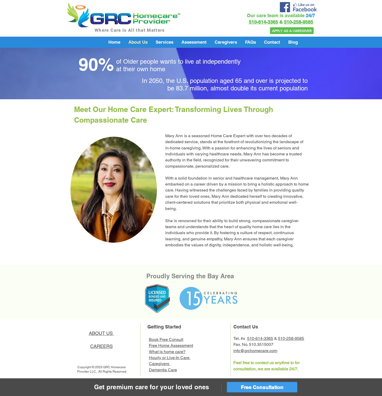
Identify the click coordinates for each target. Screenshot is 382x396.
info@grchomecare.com (255, 350)
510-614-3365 (263, 22)
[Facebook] (285, 7)
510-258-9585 (298, 22)
